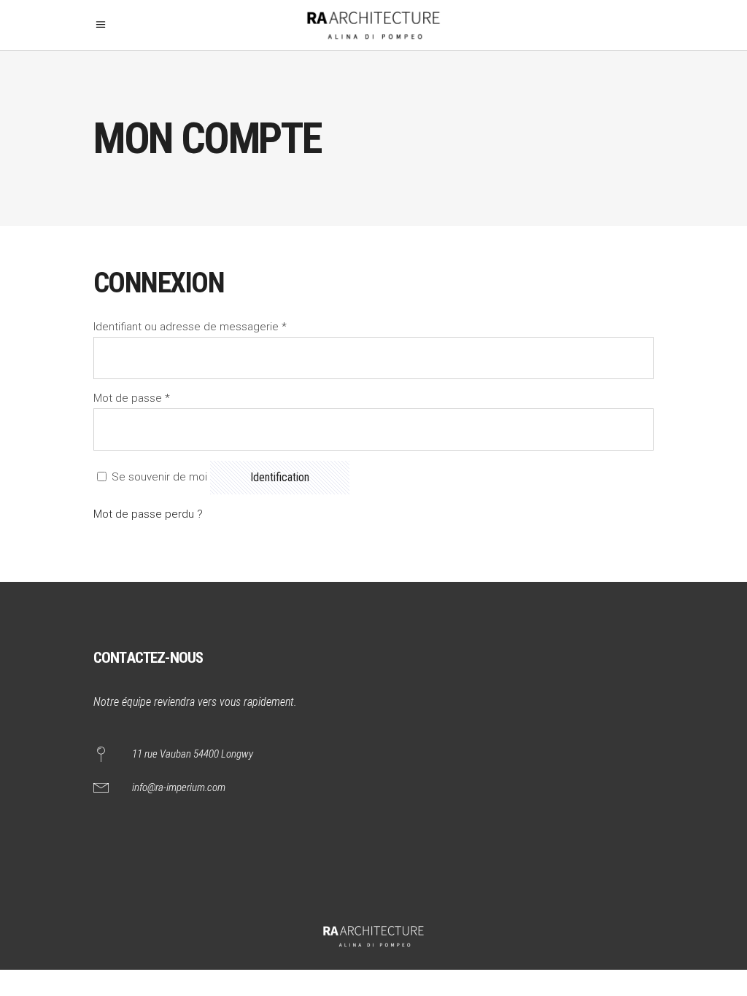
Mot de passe (131, 398)
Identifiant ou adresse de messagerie (190, 326)
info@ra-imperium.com (178, 787)
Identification (279, 477)
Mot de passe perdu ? (148, 514)
